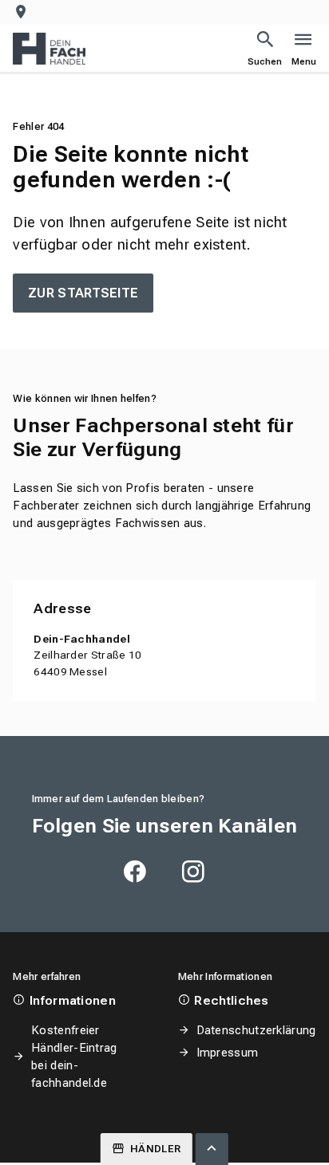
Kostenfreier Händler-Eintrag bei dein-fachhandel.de (74, 1057)
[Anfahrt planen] (24, 12)
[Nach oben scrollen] (211, 1149)
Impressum (227, 1052)
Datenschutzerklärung (256, 1030)
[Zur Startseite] (49, 49)
